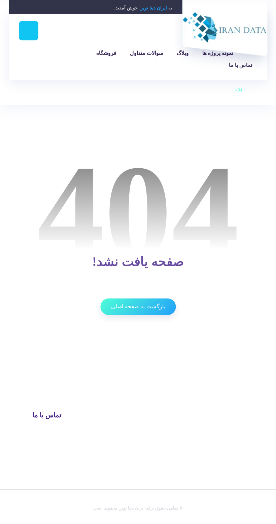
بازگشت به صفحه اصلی (138, 307)
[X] (110, 487)
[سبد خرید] (32, 63)
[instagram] (91, 487)
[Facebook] (120, 487)
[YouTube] (101, 487)
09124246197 (49, 428)
